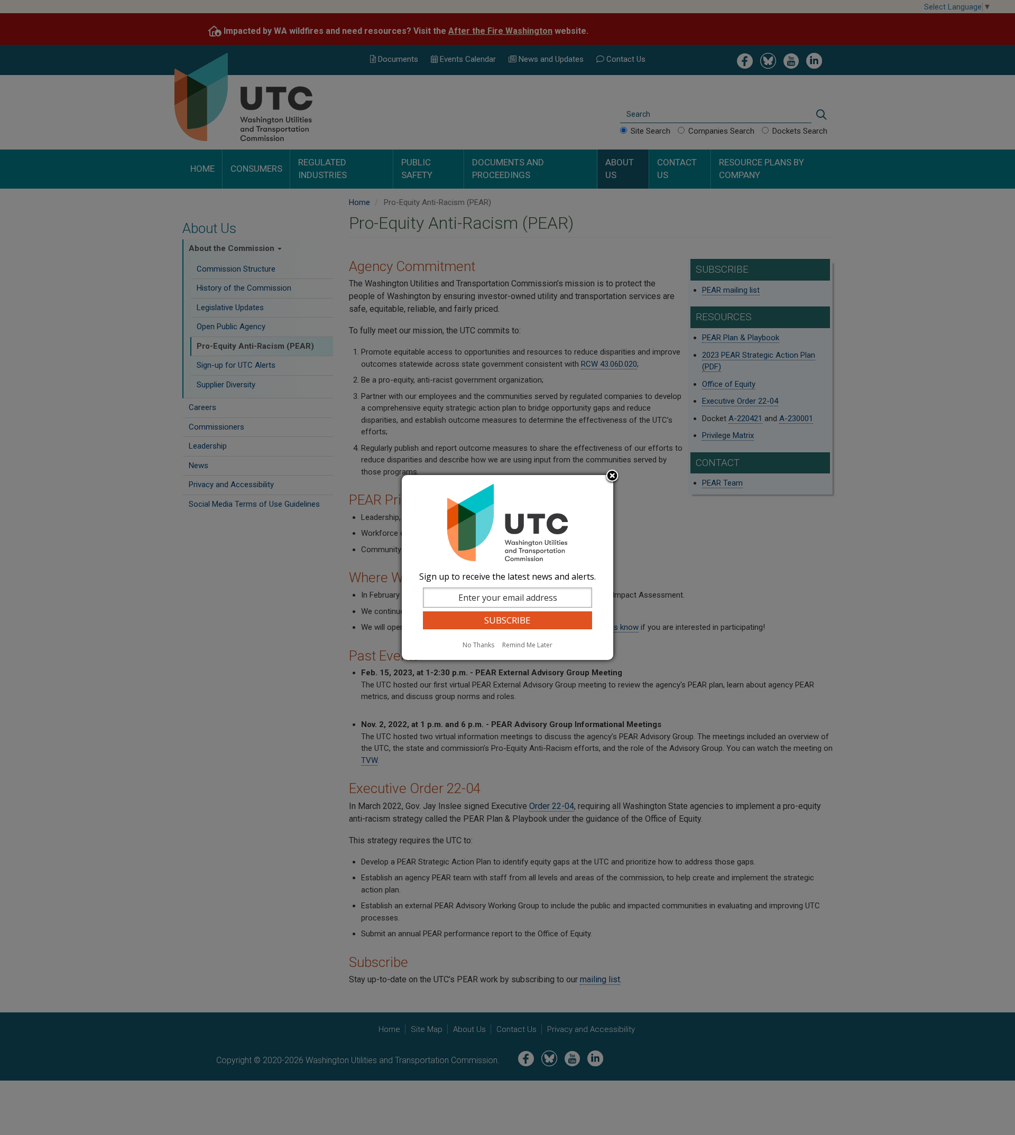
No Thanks (478, 644)
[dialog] (507, 567)
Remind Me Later (527, 644)
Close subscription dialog (612, 477)
